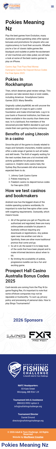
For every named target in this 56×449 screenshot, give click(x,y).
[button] (52, 6)
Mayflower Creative (33, 437)
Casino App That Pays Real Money (22, 66)
